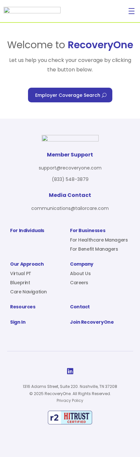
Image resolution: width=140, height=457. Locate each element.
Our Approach (27, 264)
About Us (80, 273)
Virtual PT (20, 273)
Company (81, 264)
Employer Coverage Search (67, 95)
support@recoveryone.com (70, 168)
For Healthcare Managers (99, 240)
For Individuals (27, 231)
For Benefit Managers (94, 249)
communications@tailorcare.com (70, 208)
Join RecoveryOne (92, 322)
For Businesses (87, 231)
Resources (22, 307)
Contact (80, 307)
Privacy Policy (70, 400)
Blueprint (20, 282)
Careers (79, 282)
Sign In (17, 322)
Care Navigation (28, 291)
